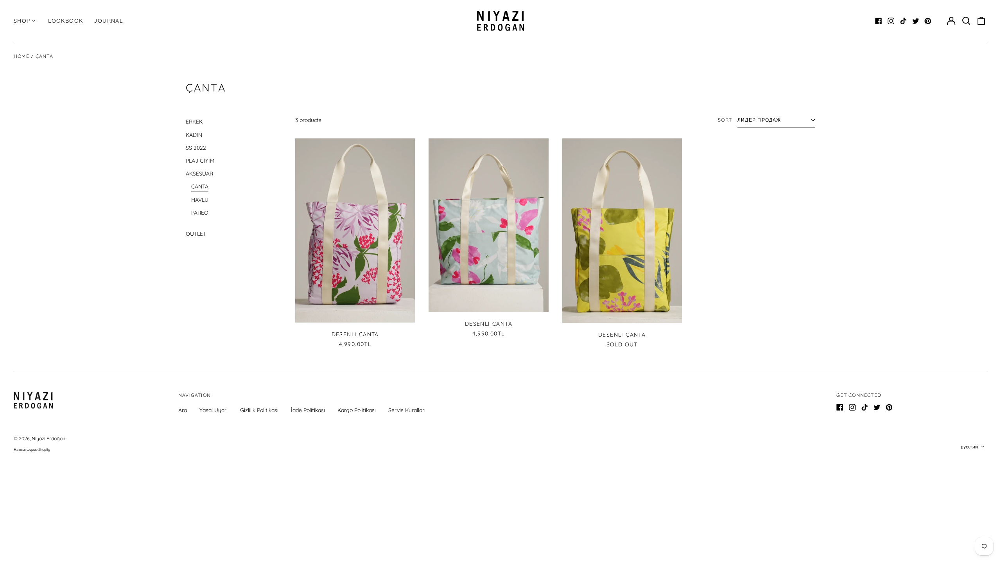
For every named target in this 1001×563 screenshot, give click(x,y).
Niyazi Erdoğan (48, 438)
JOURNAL (108, 20)
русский (970, 447)
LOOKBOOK (65, 20)
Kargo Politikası (356, 410)
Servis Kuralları (406, 410)
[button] (966, 21)
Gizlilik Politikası (259, 410)
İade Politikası (308, 410)
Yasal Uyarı (213, 410)
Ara (182, 410)
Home (21, 56)
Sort (725, 120)
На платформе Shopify (32, 449)
